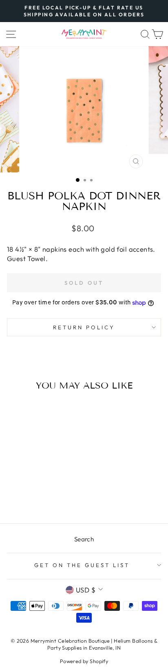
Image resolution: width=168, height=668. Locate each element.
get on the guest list (81, 565)
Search (84, 539)
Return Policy (84, 327)
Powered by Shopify (84, 661)
